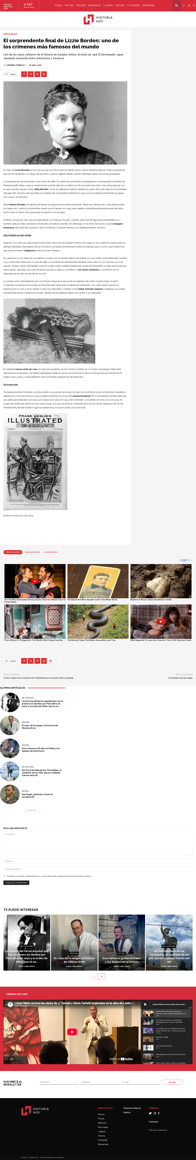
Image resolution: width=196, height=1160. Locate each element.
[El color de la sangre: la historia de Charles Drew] (10, 725)
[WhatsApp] (44, 74)
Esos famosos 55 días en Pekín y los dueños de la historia (41, 749)
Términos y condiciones (158, 1130)
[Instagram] (188, 4)
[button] (176, 5)
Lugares (108, 5)
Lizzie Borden (50, 552)
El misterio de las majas (181, 678)
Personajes (94, 5)
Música (58, 5)
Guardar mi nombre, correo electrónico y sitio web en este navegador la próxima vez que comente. (49, 876)
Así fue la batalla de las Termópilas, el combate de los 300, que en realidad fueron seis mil (41, 773)
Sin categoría (28, 698)
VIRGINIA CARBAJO (16, 65)
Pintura (69, 5)
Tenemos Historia (132, 1108)
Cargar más (31, 810)
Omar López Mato (27, 966)
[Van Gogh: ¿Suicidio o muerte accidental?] (10, 794)
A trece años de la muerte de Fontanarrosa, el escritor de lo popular (38, 678)
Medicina (81, 5)
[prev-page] (93, 976)
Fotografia (133, 5)
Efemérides (149, 5)
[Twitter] (193, 4)
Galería (126, 1112)
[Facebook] (183, 4)
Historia (120, 5)
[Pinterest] (37, 74)
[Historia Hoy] (98, 19)
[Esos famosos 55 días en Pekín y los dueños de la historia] (10, 748)
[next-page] (101, 976)
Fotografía (102, 1140)
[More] (51, 661)
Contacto (153, 1122)
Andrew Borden (32, 552)
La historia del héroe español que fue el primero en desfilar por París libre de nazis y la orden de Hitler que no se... (42, 704)
